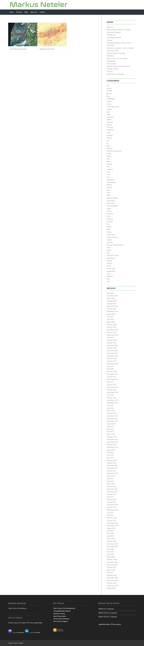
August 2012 (111, 476)
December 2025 (112, 296)
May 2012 (110, 481)
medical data (111, 182)
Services (110, 71)
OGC (108, 193)
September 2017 (112, 379)
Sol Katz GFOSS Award (115, 245)
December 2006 (112, 578)
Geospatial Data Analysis (62, 611)
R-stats (109, 232)
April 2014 (110, 431)
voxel (108, 274)
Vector (109, 266)
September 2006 (112, 586)
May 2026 (110, 293)
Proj (108, 224)
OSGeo (109, 211)
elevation (110, 122)
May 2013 (110, 458)
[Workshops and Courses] (52, 34)
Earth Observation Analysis (18, 49)
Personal (110, 219)
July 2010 (110, 512)
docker (109, 120)
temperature (111, 258)
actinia (109, 88)
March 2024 (111, 322)
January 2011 (111, 502)
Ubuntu (109, 263)
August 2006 (111, 588)
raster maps (111, 234)
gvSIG (109, 153)
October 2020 (111, 348)
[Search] (134, 12)
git (107, 143)
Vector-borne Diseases (61, 619)
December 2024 (112, 306)
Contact (109, 40)
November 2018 (112, 364)
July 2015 (110, 405)
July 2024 (110, 317)
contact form (38, 623)
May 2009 (110, 533)
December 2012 (112, 465)
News (109, 190)
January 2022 (111, 343)
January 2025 (111, 304)
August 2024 (111, 314)
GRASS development (114, 151)
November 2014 (112, 418)
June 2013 (110, 455)
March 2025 (111, 298)
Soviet (109, 250)
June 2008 (110, 549)
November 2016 (112, 387)
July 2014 (110, 426)
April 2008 (110, 554)
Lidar (108, 172)
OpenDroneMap (112, 198)
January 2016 (111, 398)
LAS (108, 167)
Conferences (111, 35)
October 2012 (111, 471)
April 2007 (110, 573)
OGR (108, 195)
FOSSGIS (110, 130)
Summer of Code (112, 255)
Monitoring (110, 56)
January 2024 (111, 327)
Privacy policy (111, 64)
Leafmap (110, 169)
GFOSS (109, 138)
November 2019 (112, 353)
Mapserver (110, 180)
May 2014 (110, 429)
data (108, 112)
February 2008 (112, 559)
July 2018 (110, 366)
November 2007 (112, 565)
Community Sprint (113, 107)
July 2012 (110, 478)
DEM (108, 114)
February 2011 (112, 499)
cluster (109, 104)
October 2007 (111, 567)
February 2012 (112, 486)
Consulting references (114, 37)
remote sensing (112, 237)
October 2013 (111, 445)
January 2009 (111, 541)
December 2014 (112, 416)
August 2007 (111, 570)
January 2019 (111, 361)
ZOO (108, 281)
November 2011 (112, 492)
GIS (108, 140)
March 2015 (111, 411)
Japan (109, 161)
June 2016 (110, 395)
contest (109, 109)
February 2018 (112, 371)
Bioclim (109, 93)
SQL (108, 253)
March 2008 (111, 557)
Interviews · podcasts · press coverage (120, 48)
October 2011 (111, 494)
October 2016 (111, 390)
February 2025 (112, 301)
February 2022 (112, 340)
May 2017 (110, 382)
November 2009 (112, 523)
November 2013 (112, 442)
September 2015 (112, 403)
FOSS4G (110, 127)
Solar (108, 248)
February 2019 (112, 358)
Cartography (111, 99)
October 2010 (111, 507)
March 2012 (111, 484)
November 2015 (112, 400)
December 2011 (112, 489)
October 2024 (111, 309)
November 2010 (112, 505)
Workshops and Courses (47, 49)
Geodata (110, 135)
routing (109, 240)
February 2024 (112, 324)
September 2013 (112, 447)
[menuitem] (11, 12)
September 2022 (112, 335)
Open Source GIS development (64, 608)
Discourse (110, 117)
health (109, 156)
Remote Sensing (59, 613)
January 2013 (111, 463)
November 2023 (112, 330)
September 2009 (112, 525)
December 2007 (112, 562)
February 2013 (112, 460)
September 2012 (112, 473)
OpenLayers (111, 201)
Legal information (104, 624)
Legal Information (112, 50)
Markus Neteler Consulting (116, 53)
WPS (108, 279)
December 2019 (112, 350)
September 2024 (112, 311)
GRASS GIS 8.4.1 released (107, 617)
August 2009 (111, 528)
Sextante (110, 242)
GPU (108, 146)
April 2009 (110, 536)
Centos (109, 101)
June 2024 (110, 319)
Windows (110, 276)
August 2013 (111, 450)
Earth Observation (59, 616)
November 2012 (112, 468)
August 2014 (111, 424)
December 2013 (112, 439)
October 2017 (111, 377)
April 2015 (110, 408)
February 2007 (112, 575)
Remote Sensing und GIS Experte (118, 66)
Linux (108, 174)
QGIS (109, 229)
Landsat (109, 164)
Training (109, 261)
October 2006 (111, 583)
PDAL (109, 216)
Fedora (109, 125)
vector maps (111, 268)
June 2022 (110, 337)
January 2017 (111, 384)
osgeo (109, 208)
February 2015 (112, 413)
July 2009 (110, 531)
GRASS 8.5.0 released (106, 609)
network (109, 187)
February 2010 (112, 518)
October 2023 (111, 332)
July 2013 (110, 452)
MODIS (109, 185)
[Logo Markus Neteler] (39, 4)
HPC (108, 159)
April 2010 (110, 515)
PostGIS (110, 221)
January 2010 (111, 520)
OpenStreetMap (112, 206)
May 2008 (110, 552)
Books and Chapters (114, 32)
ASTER (109, 91)
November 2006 (112, 580)
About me (110, 27)
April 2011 (110, 497)
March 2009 (111, 539)
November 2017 (112, 374)
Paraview (110, 214)
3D (108, 86)
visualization (111, 271)
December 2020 (112, 345)
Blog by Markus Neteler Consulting (119, 30)
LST (108, 177)
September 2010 (112, 510)
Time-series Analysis (60, 621)
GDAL (109, 133)
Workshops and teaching (115, 74)
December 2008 (112, 544)
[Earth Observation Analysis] (22, 34)
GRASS (109, 148)
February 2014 (112, 437)
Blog (108, 96)
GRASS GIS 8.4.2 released (107, 613)
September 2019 (112, 356)
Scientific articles (112, 69)
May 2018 (110, 369)
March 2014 (111, 434)
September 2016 (112, 392)
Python (109, 227)
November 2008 (112, 546)
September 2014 (112, 421)
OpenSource (111, 203)
